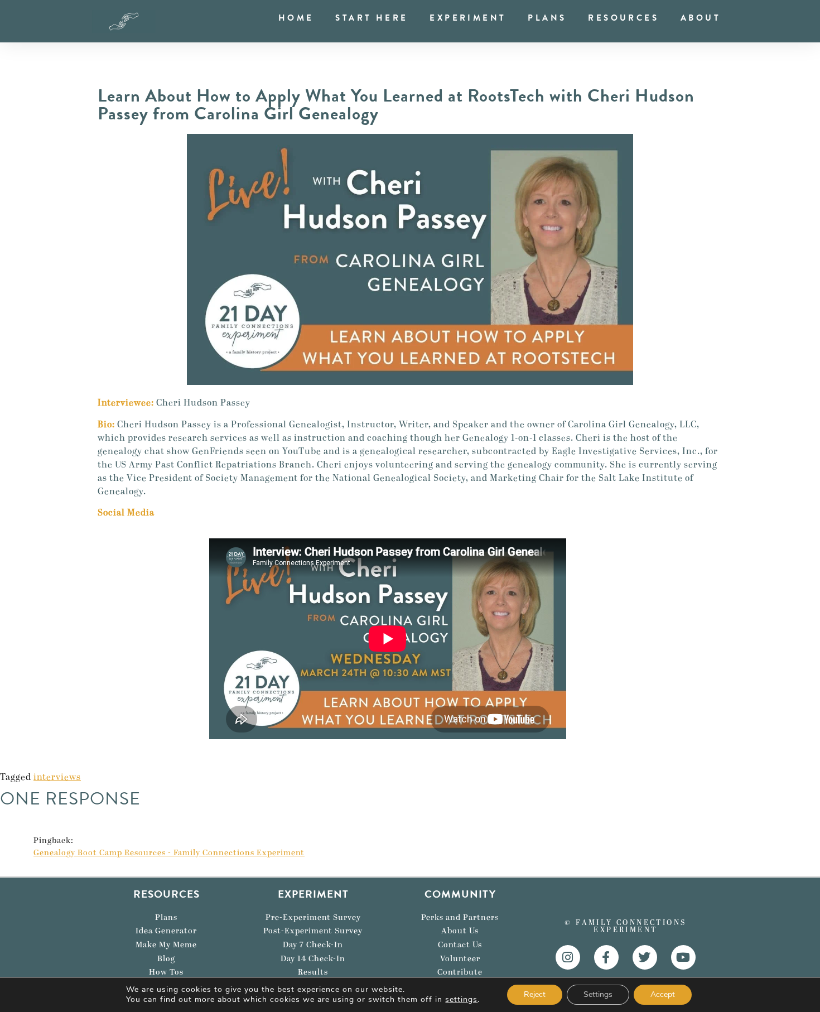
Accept (662, 994)
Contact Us (460, 945)
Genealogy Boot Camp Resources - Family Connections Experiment (169, 853)
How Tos (166, 972)
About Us (460, 931)
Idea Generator (166, 931)
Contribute (460, 972)
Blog (166, 959)
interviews (57, 777)
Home (296, 18)
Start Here (371, 18)
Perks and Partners (460, 918)
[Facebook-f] (606, 957)
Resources (623, 18)
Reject (535, 994)
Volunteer (460, 959)
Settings (597, 994)
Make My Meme (166, 945)
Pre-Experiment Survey (313, 918)
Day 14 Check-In (313, 959)
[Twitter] (645, 957)
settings (461, 1000)
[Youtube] (683, 957)
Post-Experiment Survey (313, 931)
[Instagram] (568, 957)
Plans (547, 18)
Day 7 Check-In (313, 945)
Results (313, 972)
